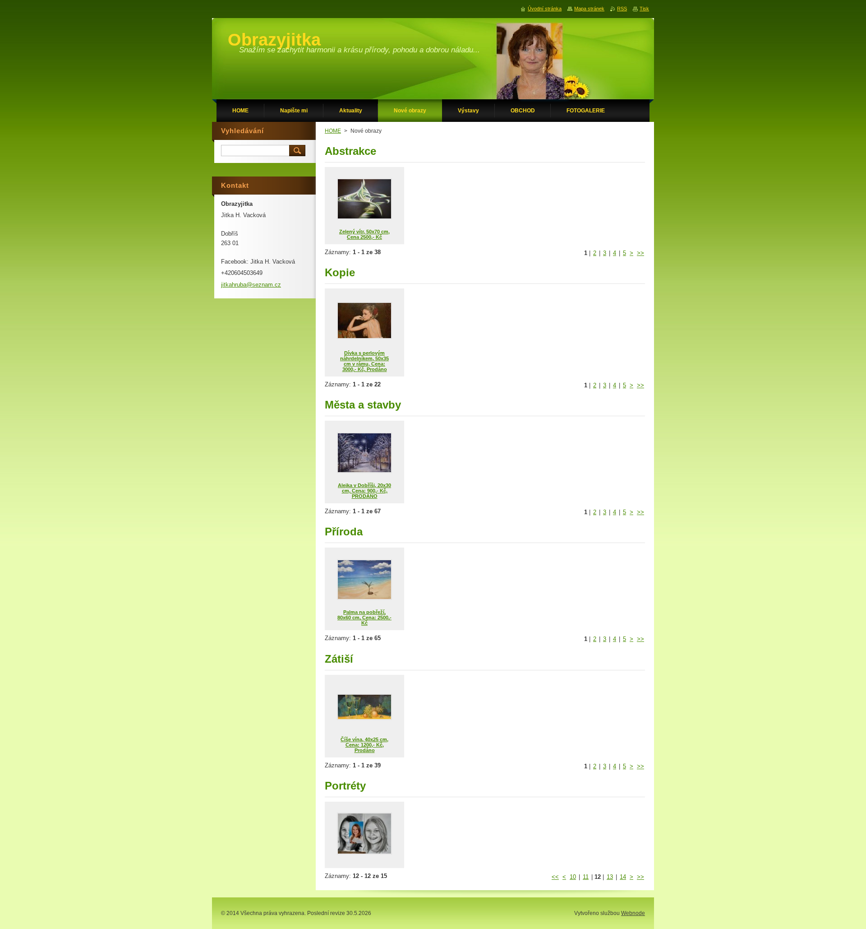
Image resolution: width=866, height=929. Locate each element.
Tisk (644, 8)
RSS (622, 8)
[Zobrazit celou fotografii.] (364, 835)
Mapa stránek (589, 8)
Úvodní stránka (545, 8)
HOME (333, 131)
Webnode (633, 913)
